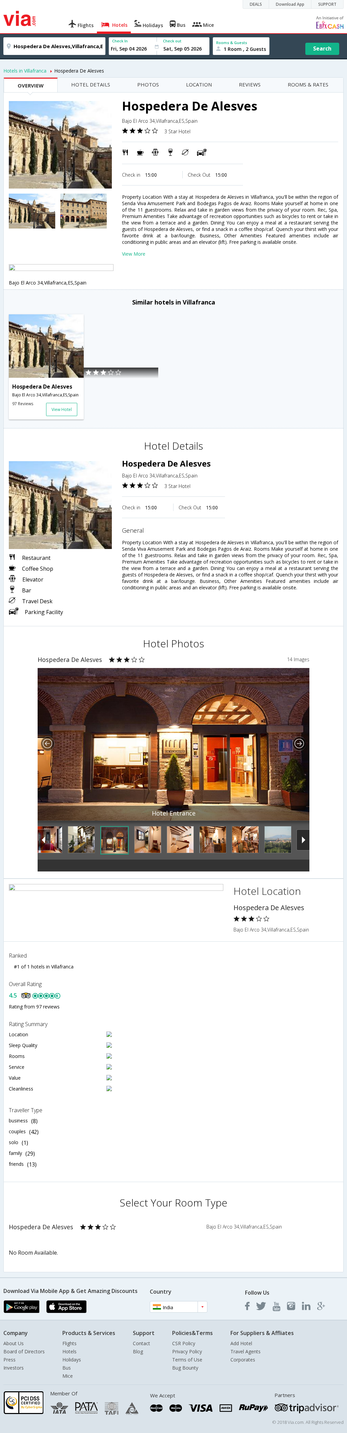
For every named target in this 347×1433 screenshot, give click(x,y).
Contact (141, 1343)
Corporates (242, 1359)
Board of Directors (24, 1351)
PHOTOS (148, 84)
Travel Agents (245, 1351)
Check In (120, 40)
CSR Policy (183, 1343)
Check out (172, 40)
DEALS (256, 4)
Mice (67, 1376)
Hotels (69, 1351)
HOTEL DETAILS (90, 84)
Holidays (71, 1359)
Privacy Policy (187, 1351)
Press (9, 1359)
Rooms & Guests (231, 42)
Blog (138, 1351)
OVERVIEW (31, 85)
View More (133, 254)
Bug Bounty (185, 1368)
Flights (69, 1343)
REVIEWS (250, 84)
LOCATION (199, 84)
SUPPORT (327, 4)
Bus (66, 1368)
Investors (13, 1368)
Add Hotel (241, 1343)
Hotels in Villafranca (24, 70)
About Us (13, 1343)
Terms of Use (187, 1359)
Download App (290, 4)
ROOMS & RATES (308, 84)
